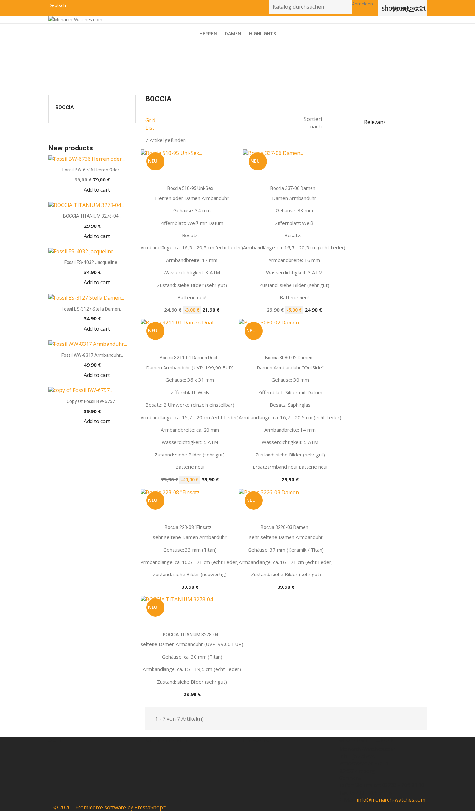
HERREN (208, 33)
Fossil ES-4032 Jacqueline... (92, 262)
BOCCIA (64, 107)
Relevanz (394, 122)
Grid (150, 120)
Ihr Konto (256, 740)
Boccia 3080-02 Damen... (290, 357)
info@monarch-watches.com (391, 799)
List (149, 127)
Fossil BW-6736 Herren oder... (92, 169)
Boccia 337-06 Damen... (294, 188)
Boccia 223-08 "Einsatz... (190, 527)
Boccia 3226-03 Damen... (286, 527)
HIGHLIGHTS (262, 33)
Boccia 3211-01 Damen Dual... (190, 357)
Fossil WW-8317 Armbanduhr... (92, 355)
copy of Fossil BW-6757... (92, 401)
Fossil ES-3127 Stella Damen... (92, 309)
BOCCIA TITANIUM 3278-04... (92, 216)
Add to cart (97, 189)
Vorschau (197, 177)
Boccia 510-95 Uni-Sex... (191, 188)
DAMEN (233, 33)
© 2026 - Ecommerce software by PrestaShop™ (110, 807)
